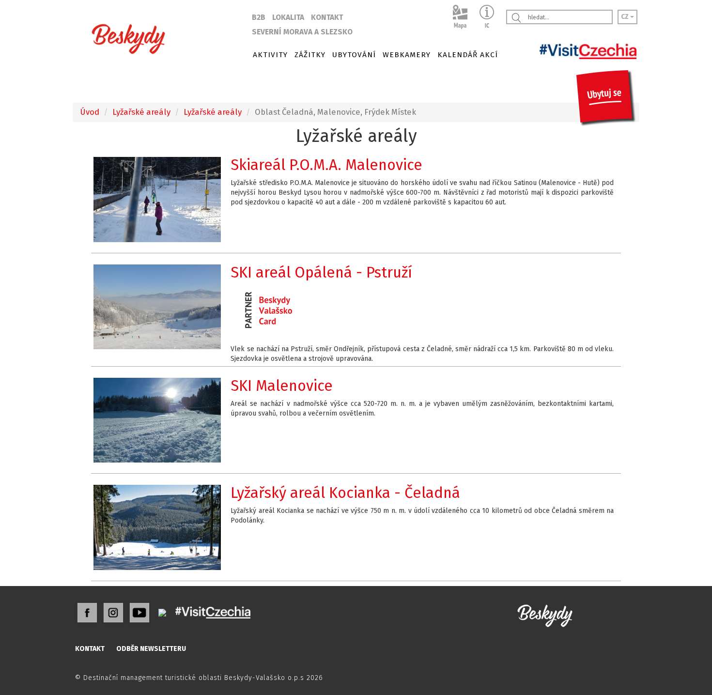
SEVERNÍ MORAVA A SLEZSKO (302, 32)
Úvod (89, 112)
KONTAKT (327, 17)
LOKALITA (288, 17)
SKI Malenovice (282, 386)
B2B (258, 17)
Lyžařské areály (141, 112)
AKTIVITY (270, 54)
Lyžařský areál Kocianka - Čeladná (345, 493)
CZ (625, 17)
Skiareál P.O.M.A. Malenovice (326, 165)
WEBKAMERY (407, 54)
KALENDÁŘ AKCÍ (467, 54)
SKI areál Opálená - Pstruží (321, 272)
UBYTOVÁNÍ (354, 54)
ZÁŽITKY (309, 54)
